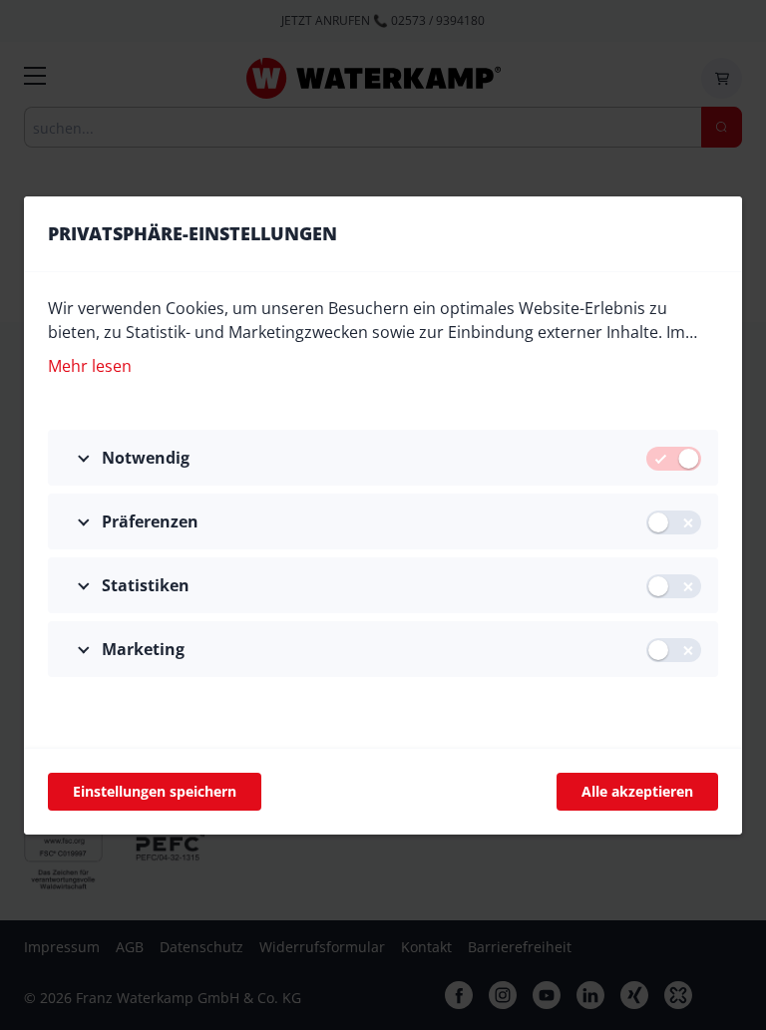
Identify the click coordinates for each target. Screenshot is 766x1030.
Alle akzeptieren (637, 791)
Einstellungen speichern (154, 791)
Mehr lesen (90, 366)
